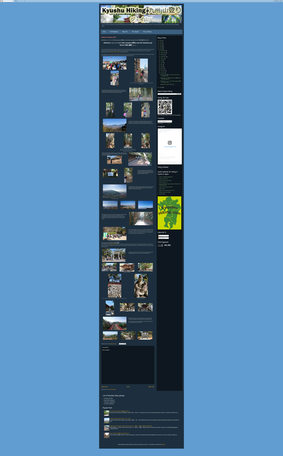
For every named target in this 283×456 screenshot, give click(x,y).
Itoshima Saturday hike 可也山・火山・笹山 (120, 418)
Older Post (151, 386)
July (162, 60)
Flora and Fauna (147, 32)
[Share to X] (122, 344)
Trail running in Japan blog (165, 180)
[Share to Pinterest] (125, 344)
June (162, 62)
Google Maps (162, 193)
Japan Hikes (162, 188)
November (163, 52)
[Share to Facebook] (124, 344)
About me (125, 32)
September (163, 56)
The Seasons (135, 32)
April (162, 66)
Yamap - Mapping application (166, 176)
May (162, 64)
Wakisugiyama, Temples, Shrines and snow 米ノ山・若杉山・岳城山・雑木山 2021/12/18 (131, 426)
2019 (160, 49)
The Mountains (114, 32)
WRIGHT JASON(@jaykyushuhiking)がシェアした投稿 (171, 162)
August (162, 58)
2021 (160, 45)
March (162, 68)
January (163, 72)
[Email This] (119, 344)
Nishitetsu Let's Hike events (115, 51)
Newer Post (104, 386)
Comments (162, 238)
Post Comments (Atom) (111, 389)
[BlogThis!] (121, 344)
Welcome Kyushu (163, 182)
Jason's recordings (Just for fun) (166, 190)
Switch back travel (163, 178)
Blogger (163, 444)
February (163, 70)
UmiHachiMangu (112, 244)
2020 (160, 47)
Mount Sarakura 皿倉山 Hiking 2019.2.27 (119, 433)
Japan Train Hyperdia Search (166, 186)
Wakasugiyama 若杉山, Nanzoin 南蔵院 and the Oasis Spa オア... (170, 78)
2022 (160, 43)
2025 (160, 40)
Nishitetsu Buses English (164, 192)
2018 (160, 87)
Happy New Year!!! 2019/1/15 (167, 84)
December (163, 50)
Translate (168, 123)
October (163, 54)
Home (104, 32)
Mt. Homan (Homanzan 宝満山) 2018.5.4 (119, 411)
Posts (160, 235)
